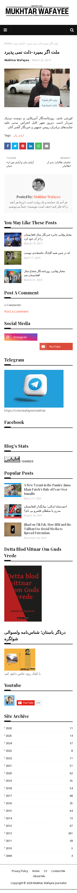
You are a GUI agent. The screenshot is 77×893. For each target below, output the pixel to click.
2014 (39, 818)
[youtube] (56, 346)
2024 (39, 743)
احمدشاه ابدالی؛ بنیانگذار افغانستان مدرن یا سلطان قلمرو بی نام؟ (45, 508)
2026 (39, 728)
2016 (39, 803)
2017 (39, 796)
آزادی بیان (19, 43)
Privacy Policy (20, 871)
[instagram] (20, 337)
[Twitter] (20, 346)
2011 (39, 841)
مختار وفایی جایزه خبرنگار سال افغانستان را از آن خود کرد (48, 236)
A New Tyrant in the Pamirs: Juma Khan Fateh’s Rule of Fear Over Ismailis (47, 489)
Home (8, 43)
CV (45, 871)
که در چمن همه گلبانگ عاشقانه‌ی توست (47, 252)
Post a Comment (16, 311)
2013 (39, 826)
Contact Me (58, 871)
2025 (39, 736)
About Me (39, 876)
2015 (39, 811)
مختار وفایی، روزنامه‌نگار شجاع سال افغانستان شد (44, 273)
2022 (39, 758)
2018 (39, 788)
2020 (39, 773)
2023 (39, 751)
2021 (39, 766)
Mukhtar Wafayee (16, 60)
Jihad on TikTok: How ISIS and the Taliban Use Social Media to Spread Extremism (47, 529)
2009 (39, 856)
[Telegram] (56, 337)
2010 (39, 848)
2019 (39, 781)
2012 (39, 833)
